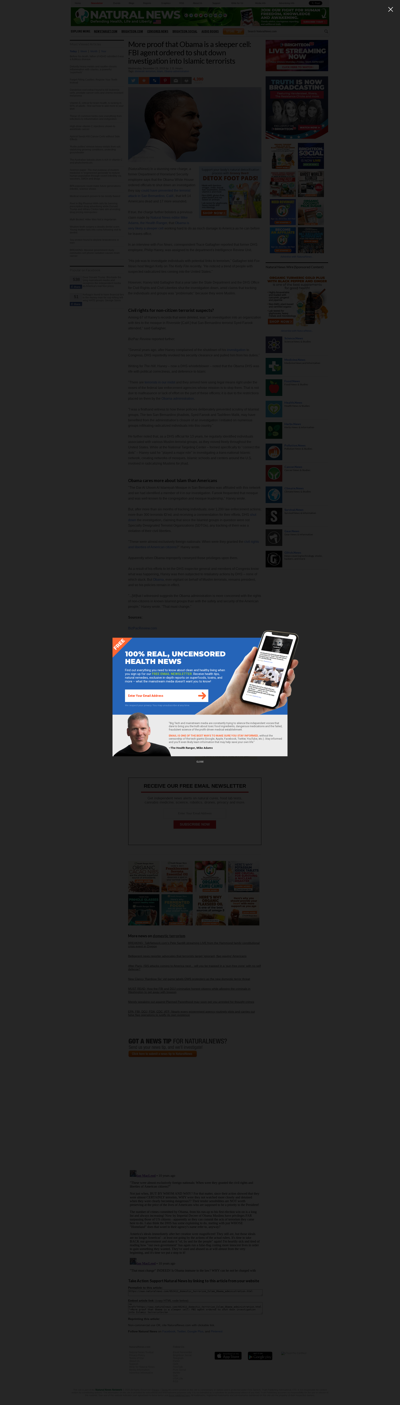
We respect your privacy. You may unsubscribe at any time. (157, 705)
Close (200, 761)
